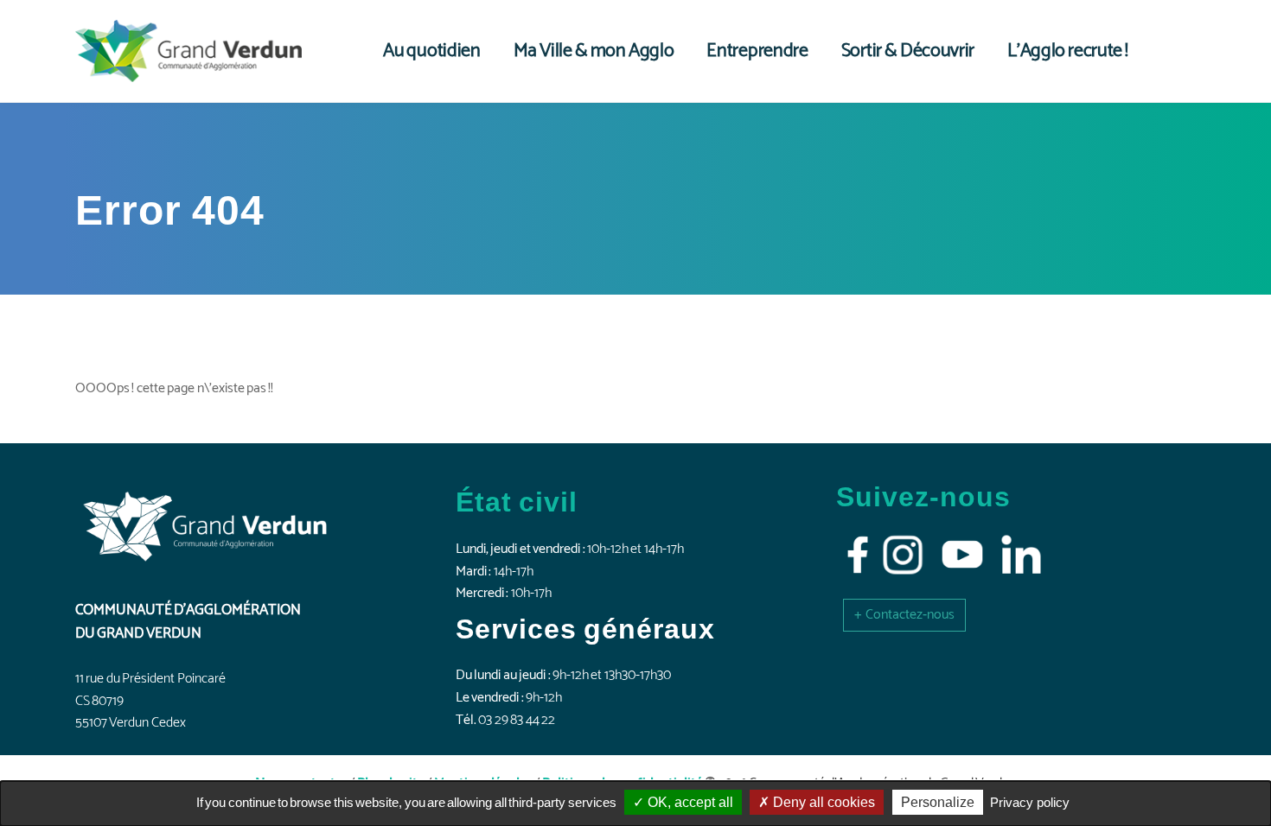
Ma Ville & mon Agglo (594, 51)
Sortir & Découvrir (907, 51)
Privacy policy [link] (1030, 802)
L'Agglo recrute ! (1067, 51)
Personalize (937, 802)
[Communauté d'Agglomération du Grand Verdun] (188, 51)
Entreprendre (757, 51)
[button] (904, 614)
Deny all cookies (822, 802)
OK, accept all (688, 802)
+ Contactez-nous (904, 614)
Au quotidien (432, 51)
